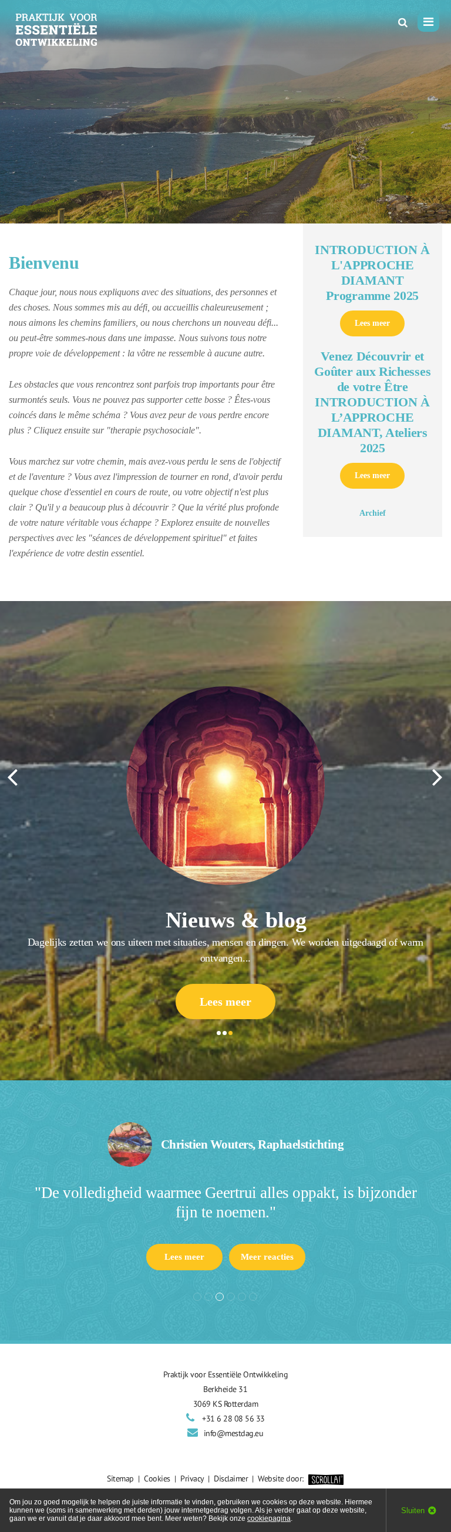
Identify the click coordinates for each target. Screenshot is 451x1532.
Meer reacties (267, 1256)
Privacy (192, 1478)
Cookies (157, 1478)
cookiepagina (269, 1518)
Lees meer (372, 323)
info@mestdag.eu (234, 1433)
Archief (372, 513)
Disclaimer (231, 1478)
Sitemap (120, 1478)
